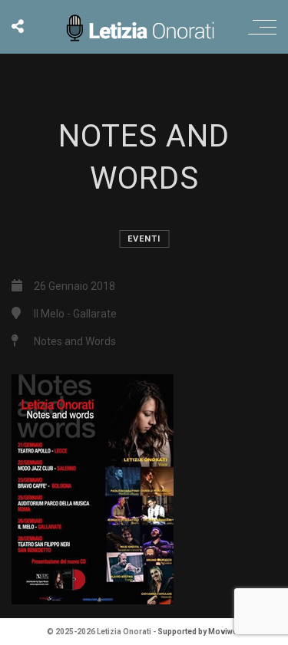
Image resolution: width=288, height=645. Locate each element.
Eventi (144, 239)
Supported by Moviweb (199, 631)
